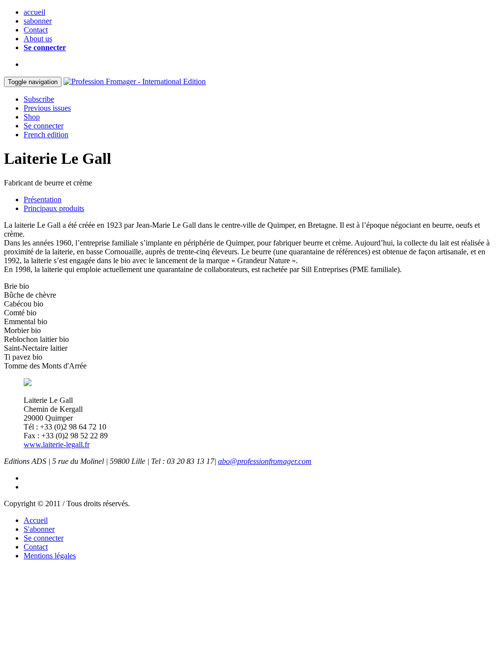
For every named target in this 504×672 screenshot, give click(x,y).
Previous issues (47, 108)
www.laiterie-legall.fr (57, 444)
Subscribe (39, 99)
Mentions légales (50, 555)
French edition (46, 134)
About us (38, 38)
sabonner (38, 21)
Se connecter (45, 47)
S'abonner (39, 529)
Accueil (36, 520)
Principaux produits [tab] (54, 208)
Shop (32, 117)
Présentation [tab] (43, 199)
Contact (36, 30)
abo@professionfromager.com (265, 461)
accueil (34, 12)
